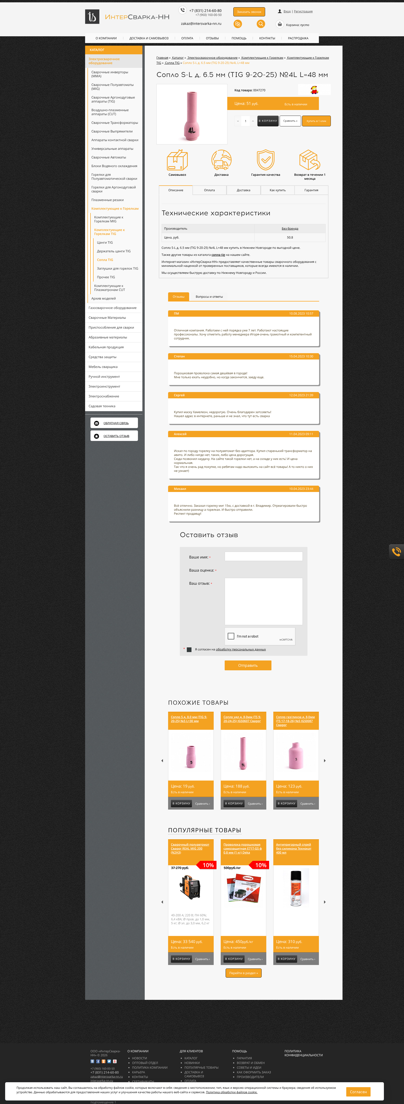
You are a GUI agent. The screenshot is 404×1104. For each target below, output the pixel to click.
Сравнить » (290, 121)
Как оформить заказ (254, 1072)
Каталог (97, 50)
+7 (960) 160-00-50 (208, 15)
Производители (250, 1077)
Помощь (239, 38)
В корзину (268, 121)
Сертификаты (143, 1081)
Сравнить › (202, 803)
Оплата (187, 38)
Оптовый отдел (145, 1063)
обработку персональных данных (241, 649)
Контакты (267, 38)
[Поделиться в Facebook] (98, 1061)
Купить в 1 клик (316, 121)
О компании (106, 38)
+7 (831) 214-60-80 (205, 10)
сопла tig (218, 255)
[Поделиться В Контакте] (92, 1061)
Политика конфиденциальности (304, 1053)
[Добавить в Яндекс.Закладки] (115, 1061)
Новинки (192, 1063)
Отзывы (212, 38)
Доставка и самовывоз (149, 38)
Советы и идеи (249, 1067)
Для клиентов (191, 1051)
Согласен (358, 1091)
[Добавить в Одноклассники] (103, 1061)
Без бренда (290, 228)
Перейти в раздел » (243, 973)
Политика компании (150, 1067)
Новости (139, 1058)
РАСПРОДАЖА (298, 38)
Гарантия (244, 1058)
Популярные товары (205, 830)
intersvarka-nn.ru (101, 1080)
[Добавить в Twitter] (109, 1061)
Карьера (138, 1072)
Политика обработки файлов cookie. (231, 1092)
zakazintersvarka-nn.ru (201, 23)
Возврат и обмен (251, 1063)
